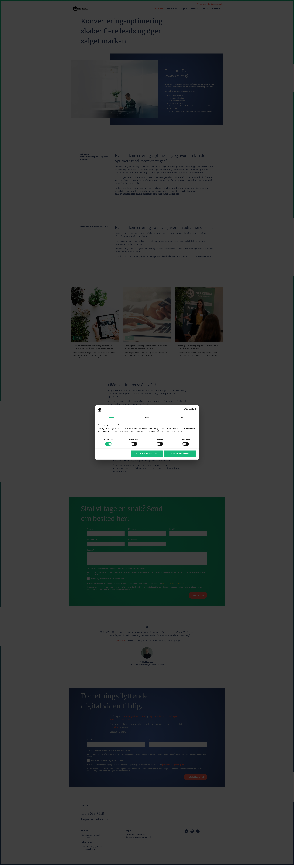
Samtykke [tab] (113, 417)
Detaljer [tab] (147, 417)
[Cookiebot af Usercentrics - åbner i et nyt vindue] (186, 410)
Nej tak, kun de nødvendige (146, 453)
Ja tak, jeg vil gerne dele (179, 453)
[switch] (134, 444)
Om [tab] (181, 417)
